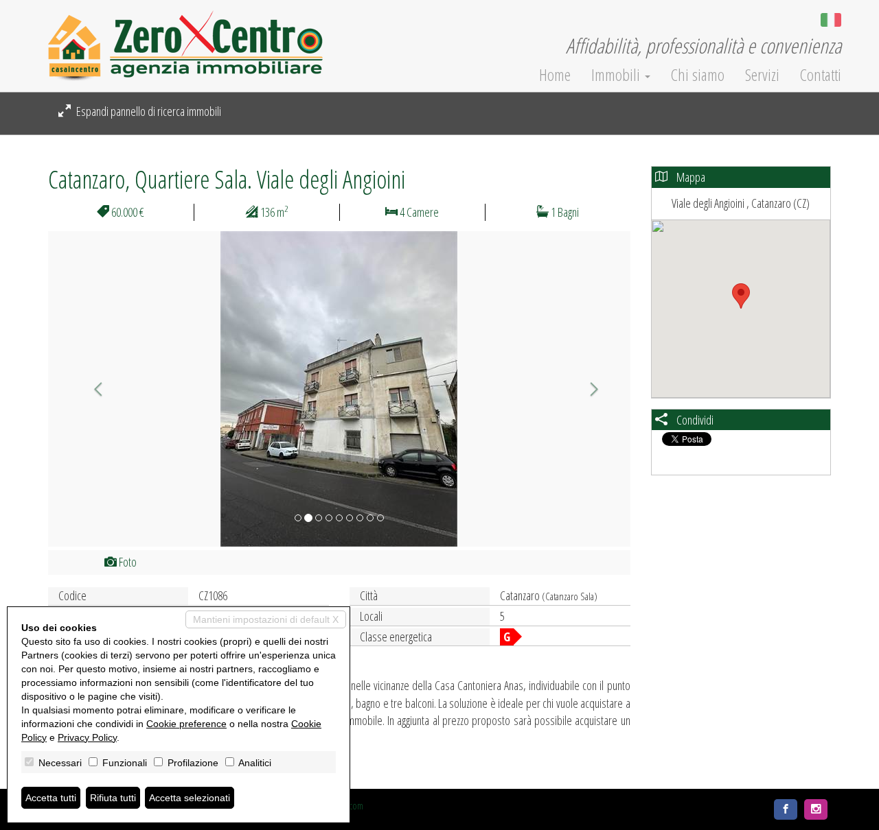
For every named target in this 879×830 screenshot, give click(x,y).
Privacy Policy (87, 737)
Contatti (820, 75)
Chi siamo (697, 75)
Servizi (762, 75)
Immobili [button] (617, 75)
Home (555, 75)
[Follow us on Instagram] (815, 809)
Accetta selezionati (189, 797)
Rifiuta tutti (113, 797)
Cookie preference (186, 723)
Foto (127, 562)
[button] (91, 389)
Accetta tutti (50, 797)
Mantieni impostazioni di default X (266, 619)
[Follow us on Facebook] (785, 809)
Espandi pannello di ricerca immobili (147, 111)
